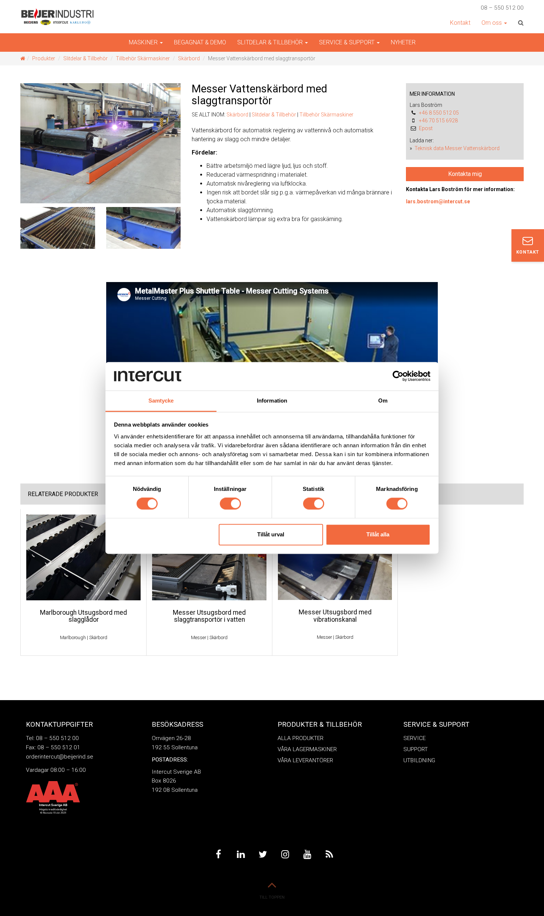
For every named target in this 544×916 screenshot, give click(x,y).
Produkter (43, 58)
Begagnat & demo (200, 42)
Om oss (492, 22)
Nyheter (403, 42)
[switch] (230, 504)
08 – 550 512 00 (502, 7)
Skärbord (189, 58)
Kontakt (460, 22)
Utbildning (419, 760)
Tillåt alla (377, 534)
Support (415, 749)
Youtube (307, 854)
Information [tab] (272, 400)
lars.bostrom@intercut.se (438, 201)
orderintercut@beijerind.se (59, 756)
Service (414, 738)
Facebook (218, 854)
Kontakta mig (465, 173)
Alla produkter (300, 738)
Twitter (262, 854)
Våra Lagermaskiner (307, 749)
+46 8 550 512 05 (439, 113)
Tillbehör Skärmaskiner (143, 58)
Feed (329, 854)
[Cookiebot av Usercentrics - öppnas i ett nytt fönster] (398, 376)
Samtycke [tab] (161, 400)
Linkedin (240, 854)
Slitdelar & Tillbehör (85, 58)
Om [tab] (382, 400)
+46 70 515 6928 (438, 120)
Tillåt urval (270, 534)
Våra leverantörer (305, 760)
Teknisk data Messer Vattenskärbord (457, 148)
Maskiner (144, 42)
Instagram (285, 854)
